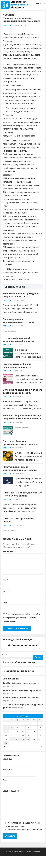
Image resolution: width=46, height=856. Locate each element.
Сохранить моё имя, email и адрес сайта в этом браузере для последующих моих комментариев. (22, 617)
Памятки (7, 25)
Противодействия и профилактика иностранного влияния (20, 444)
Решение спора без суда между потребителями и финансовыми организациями (22, 418)
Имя (5, 580)
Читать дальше (9, 331)
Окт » (41, 747)
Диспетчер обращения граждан (19, 662)
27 (28, 739)
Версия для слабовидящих (24, 645)
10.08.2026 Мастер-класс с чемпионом (21, 697)
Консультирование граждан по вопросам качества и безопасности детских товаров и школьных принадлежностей (22, 298)
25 (17, 739)
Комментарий (9, 552)
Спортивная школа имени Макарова (26, 852)
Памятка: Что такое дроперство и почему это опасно (22, 494)
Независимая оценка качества (18, 671)
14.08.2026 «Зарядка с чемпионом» (19, 683)
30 (6, 743)
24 (11, 739)
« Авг (5, 747)
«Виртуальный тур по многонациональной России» (20, 468)
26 (23, 739)
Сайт (5, 603)
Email (6, 591)
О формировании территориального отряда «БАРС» (18, 322)
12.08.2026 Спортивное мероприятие (20, 690)
